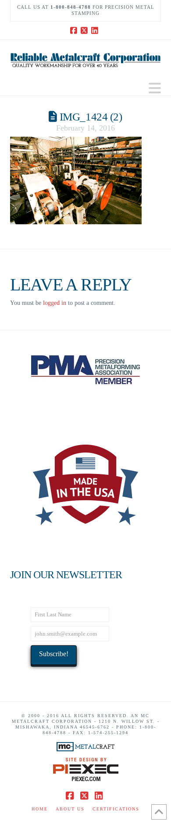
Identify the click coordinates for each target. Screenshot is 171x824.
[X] (85, 30)
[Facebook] (75, 30)
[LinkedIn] (96, 30)
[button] (155, 88)
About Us (70, 808)
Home (40, 808)
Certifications (116, 808)
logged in (54, 303)
